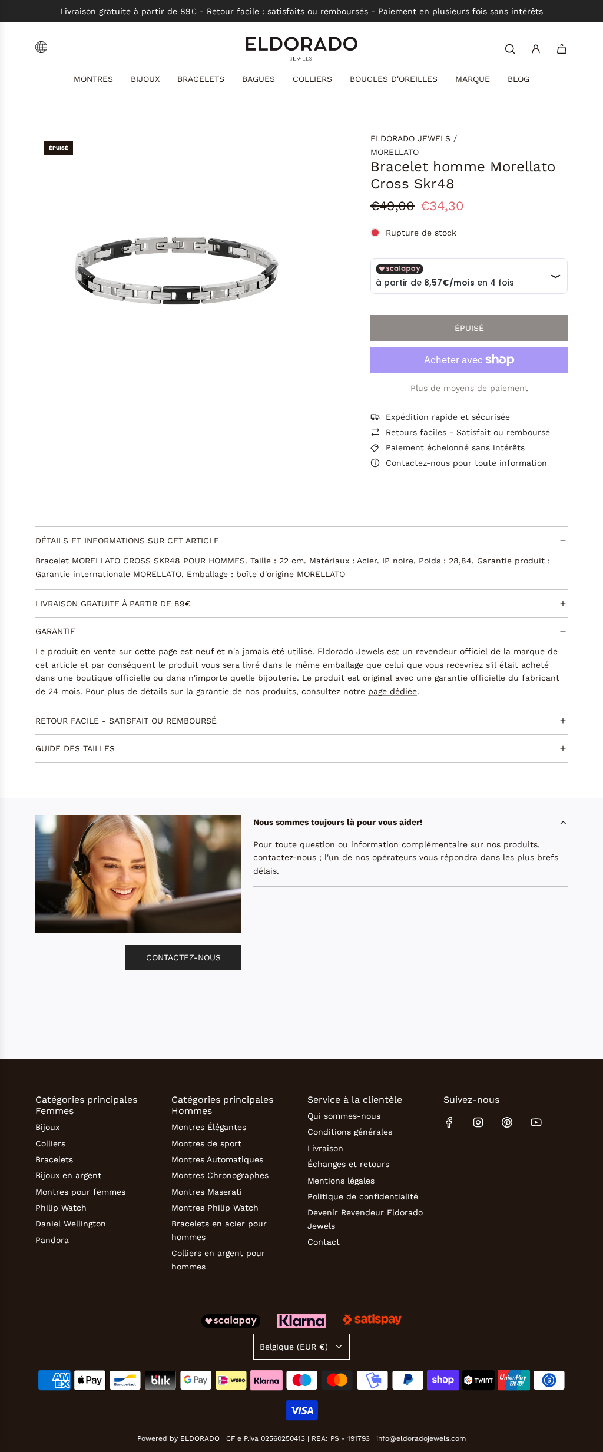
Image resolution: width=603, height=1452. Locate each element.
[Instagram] (478, 1122)
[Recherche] (510, 49)
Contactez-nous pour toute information (466, 463)
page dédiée (392, 691)
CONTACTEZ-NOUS (183, 957)
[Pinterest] (507, 1122)
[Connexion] (536, 49)
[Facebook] (449, 1122)
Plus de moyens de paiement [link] (469, 388)
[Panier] (562, 49)
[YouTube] (536, 1122)
